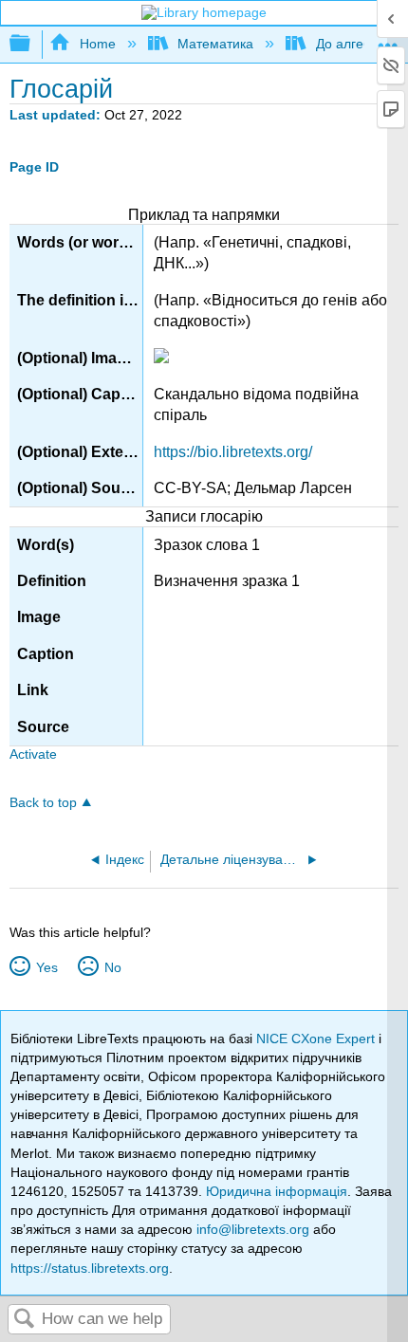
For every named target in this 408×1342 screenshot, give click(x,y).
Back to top (43, 803)
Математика (215, 43)
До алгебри (350, 43)
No (112, 967)
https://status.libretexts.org (89, 1268)
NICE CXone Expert (317, 1038)
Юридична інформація (276, 1191)
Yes (46, 967)
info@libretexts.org (252, 1229)
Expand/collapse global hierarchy (32, 44)
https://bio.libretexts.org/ (233, 452)
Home (97, 43)
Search (25, 1319)
